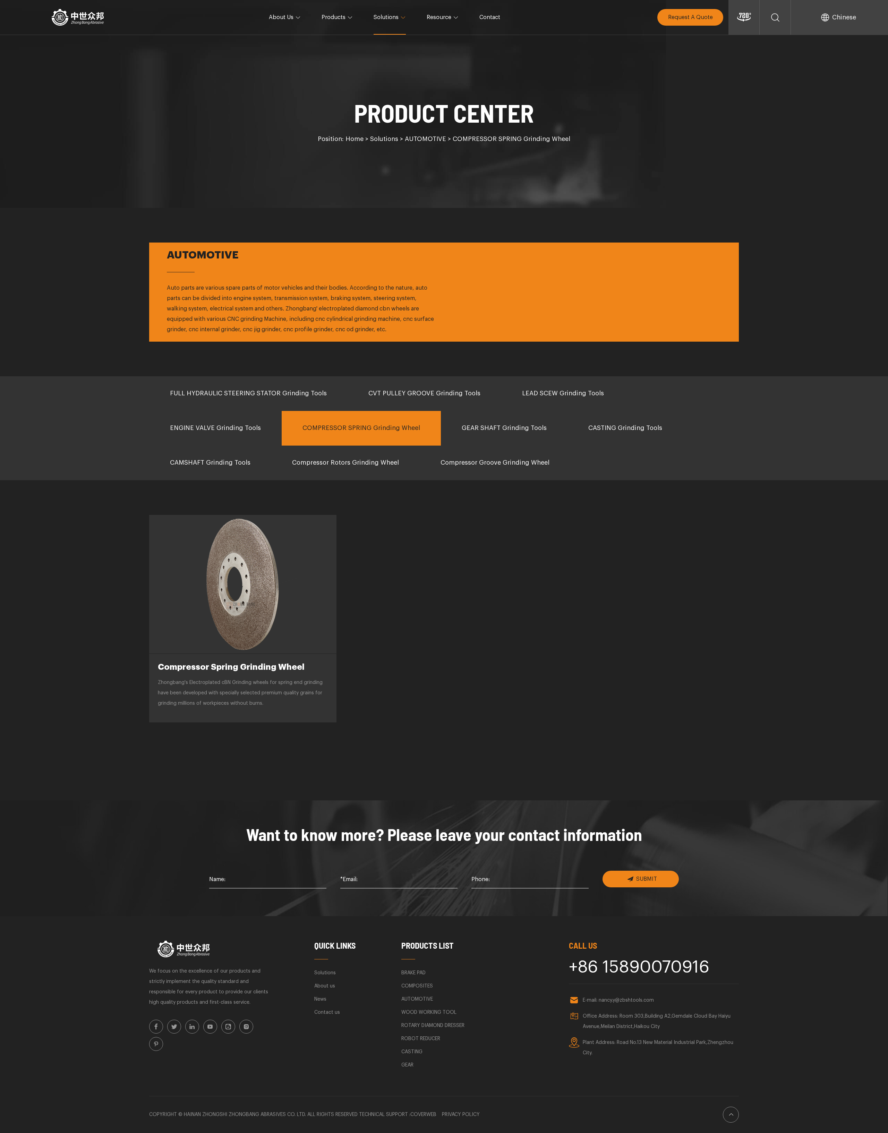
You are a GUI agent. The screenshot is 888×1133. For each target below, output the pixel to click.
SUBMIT (646, 879)
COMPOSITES (417, 986)
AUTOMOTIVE (425, 139)
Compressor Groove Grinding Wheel (495, 462)
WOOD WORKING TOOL (428, 1012)
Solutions (386, 17)
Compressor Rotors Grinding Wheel (345, 462)
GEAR (407, 1065)
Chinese (844, 17)
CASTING (411, 1051)
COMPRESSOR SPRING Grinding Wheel (511, 139)
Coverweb (423, 1114)
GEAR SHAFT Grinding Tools (504, 428)
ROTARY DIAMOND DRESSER (432, 1025)
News (320, 999)
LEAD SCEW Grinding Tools (563, 393)
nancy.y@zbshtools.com (626, 1000)
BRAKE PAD (413, 972)
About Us (281, 17)
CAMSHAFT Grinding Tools (210, 462)
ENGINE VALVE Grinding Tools (215, 428)
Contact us (327, 1012)
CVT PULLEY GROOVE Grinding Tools (424, 393)
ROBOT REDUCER (420, 1038)
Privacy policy (461, 1114)
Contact (489, 17)
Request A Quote (690, 17)
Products (333, 17)
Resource (439, 17)
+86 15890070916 (639, 967)
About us (324, 986)
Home (354, 139)
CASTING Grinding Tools (625, 428)
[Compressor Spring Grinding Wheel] (242, 584)
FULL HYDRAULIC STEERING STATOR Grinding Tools (248, 393)
